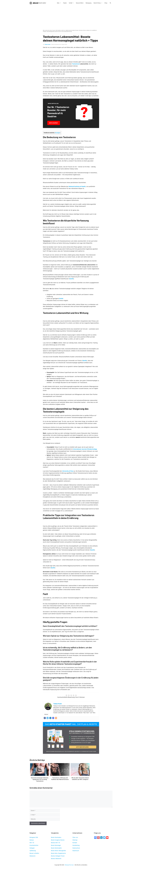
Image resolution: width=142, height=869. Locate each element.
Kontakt (74, 842)
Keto (58, 3)
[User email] (56, 718)
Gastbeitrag (76, 845)
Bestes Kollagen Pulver (58, 856)
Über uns (75, 837)
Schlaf (70, 3)
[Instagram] (53, 718)
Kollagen (32, 848)
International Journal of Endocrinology (85, 449)
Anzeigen (57, 132)
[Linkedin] (50, 718)
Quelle (71, 278)
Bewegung (88, 3)
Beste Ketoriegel (56, 845)
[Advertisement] (71, 17)
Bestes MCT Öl (55, 842)
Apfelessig (33, 850)
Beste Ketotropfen (56, 848)
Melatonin (32, 856)
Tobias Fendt (47, 44)
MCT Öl (32, 842)
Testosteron (76, 64)
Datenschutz (76, 848)
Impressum (75, 850)
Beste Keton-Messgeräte (58, 850)
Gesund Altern (79, 3)
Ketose (32, 840)
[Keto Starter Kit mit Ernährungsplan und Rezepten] (71, 753)
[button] (110, 3)
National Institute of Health (77, 186)
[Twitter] (48, 718)
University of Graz (68, 471)
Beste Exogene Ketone (57, 840)
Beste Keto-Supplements (58, 853)
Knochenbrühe (34, 845)
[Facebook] (45, 718)
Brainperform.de (69, 865)
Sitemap (74, 840)
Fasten (65, 3)
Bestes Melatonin (56, 858)
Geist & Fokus (97, 3)
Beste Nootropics (56, 837)
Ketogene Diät (34, 837)
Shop (106, 3)
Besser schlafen (34, 853)
